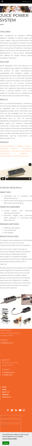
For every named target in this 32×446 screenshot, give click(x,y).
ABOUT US (5, 392)
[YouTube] (19, 410)
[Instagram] (24, 410)
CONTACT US (6, 397)
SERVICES (5, 394)
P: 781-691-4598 (7, 375)
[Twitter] (11, 410)
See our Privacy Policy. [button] (10, 438)
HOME (4, 387)
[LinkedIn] (16, 410)
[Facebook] (8, 410)
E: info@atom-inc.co (6, 342)
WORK (4, 389)
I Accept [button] (5, 443)
